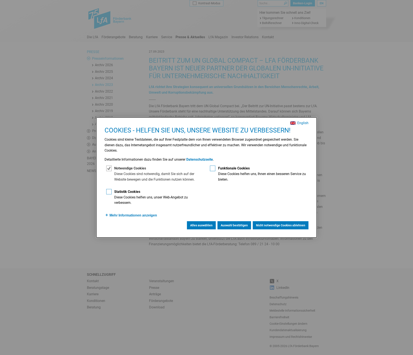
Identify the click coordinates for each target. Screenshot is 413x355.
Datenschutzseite (199, 159)
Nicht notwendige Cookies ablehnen (280, 225)
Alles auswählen (201, 225)
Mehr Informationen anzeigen (133, 215)
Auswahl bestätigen (234, 225)
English (302, 123)
